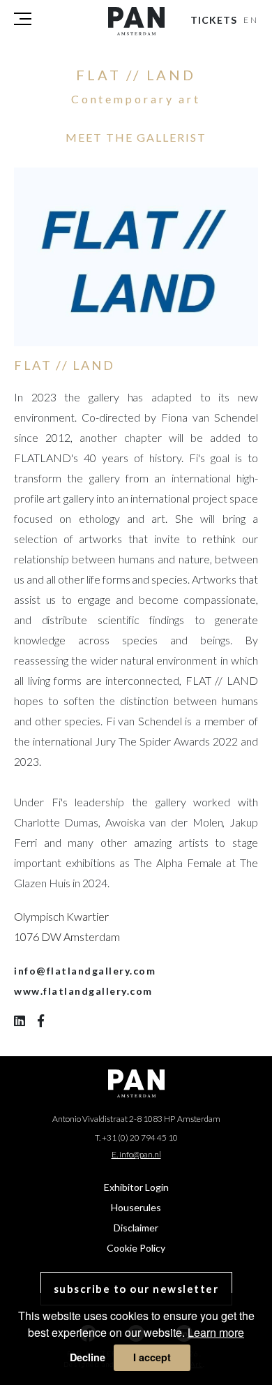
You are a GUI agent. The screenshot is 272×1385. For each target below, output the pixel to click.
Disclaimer (136, 1228)
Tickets (213, 20)
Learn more (216, 1332)
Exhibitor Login (136, 1187)
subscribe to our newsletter (136, 1288)
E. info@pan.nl (136, 1154)
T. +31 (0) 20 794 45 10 (136, 1137)
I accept (152, 1357)
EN (251, 20)
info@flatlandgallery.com (85, 971)
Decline (87, 1357)
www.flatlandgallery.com (83, 991)
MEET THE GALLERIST (136, 137)
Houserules (136, 1207)
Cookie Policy (136, 1248)
